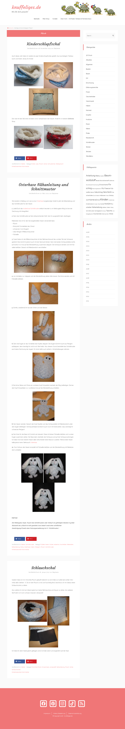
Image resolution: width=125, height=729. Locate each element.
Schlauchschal (43, 567)
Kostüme (89, 119)
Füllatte (42, 544)
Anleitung (90, 175)
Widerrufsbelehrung (59, 713)
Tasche (109, 211)
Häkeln (88, 106)
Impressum (47, 713)
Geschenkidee (90, 96)
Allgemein (89, 64)
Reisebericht (90, 138)
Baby (98, 176)
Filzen (88, 92)
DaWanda (111, 180)
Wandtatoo (89, 156)
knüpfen (88, 115)
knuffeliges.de (26, 7)
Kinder (33, 164)
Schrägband (98, 211)
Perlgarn (37, 547)
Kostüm (107, 204)
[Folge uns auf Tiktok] (72, 703)
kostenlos (56, 544)
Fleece (107, 188)
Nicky (22, 547)
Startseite (36, 19)
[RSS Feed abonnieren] (81, 703)
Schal (45, 164)
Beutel (98, 180)
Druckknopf (89, 184)
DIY (87, 78)
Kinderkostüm (90, 204)
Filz (102, 188)
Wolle (111, 214)
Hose (107, 195)
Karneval (88, 110)
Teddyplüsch (59, 164)
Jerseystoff (53, 667)
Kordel (102, 204)
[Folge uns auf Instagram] (62, 703)
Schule (104, 211)
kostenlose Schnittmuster (31, 208)
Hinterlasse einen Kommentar (20, 166)
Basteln (88, 69)
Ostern (33, 547)
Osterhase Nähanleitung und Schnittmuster (43, 186)
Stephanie (57, 48)
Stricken (88, 151)
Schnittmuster (30, 544)
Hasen (47, 544)
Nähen (23, 164)
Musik (88, 124)
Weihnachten (105, 214)
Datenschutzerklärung (74, 713)
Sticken (88, 147)
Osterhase (40, 201)
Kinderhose (111, 200)
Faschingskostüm (96, 188)
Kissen (96, 204)
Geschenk (107, 192)
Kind (98, 200)
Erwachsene (45, 667)
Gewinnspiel (90, 101)
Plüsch (41, 164)
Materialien (70, 544)
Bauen (88, 73)
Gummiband (96, 195)
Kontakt (55, 19)
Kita (99, 204)
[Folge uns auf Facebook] (43, 703)
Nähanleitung (16, 547)
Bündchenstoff (104, 180)
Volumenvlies (97, 214)
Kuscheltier (63, 544)
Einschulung (90, 83)
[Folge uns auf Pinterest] (53, 703)
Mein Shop (46, 19)
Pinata (88, 133)
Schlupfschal (51, 164)
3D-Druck (89, 55)
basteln (102, 175)
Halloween (103, 195)
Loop (37, 164)
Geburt (92, 192)
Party (112, 207)
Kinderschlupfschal (43, 44)
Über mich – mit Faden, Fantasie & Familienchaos (76, 19)
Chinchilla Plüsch (36, 667)
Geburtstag (98, 192)
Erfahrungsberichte (92, 87)
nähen (104, 207)
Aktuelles (89, 60)
